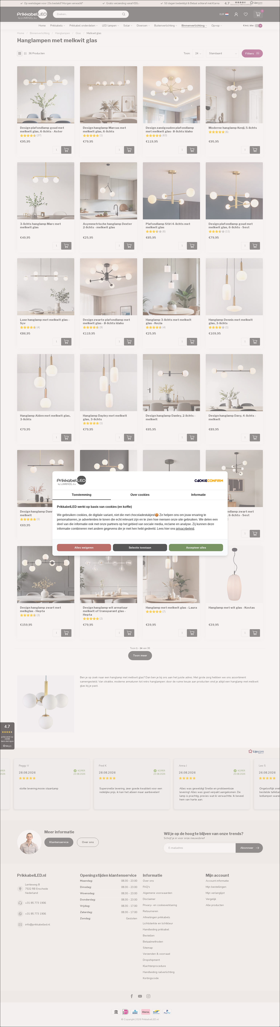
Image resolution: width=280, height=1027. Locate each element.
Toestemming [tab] (81, 494)
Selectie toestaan (140, 547)
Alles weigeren (84, 547)
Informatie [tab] (198, 494)
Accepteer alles (196, 547)
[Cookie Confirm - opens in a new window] (208, 480)
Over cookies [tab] (140, 494)
